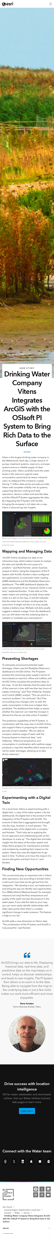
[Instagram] (41, 1194)
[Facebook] (35, 1189)
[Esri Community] (35, 1194)
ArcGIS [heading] (6, 1228)
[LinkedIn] (48, 1189)
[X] (41, 1189)
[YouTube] (48, 1194)
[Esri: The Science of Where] (8, 1195)
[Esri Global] (8, 4)
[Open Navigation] (50, 4)
